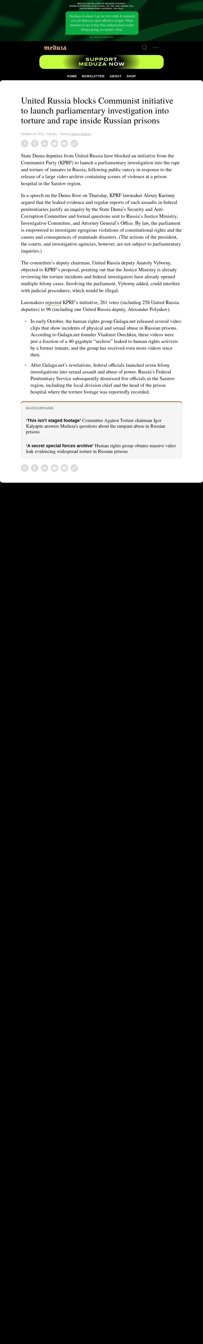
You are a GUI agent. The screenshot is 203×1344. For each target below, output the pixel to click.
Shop (131, 76)
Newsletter (93, 76)
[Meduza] (55, 47)
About (115, 76)
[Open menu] (155, 47)
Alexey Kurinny (80, 134)
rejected (55, 302)
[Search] (144, 47)
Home (72, 76)
